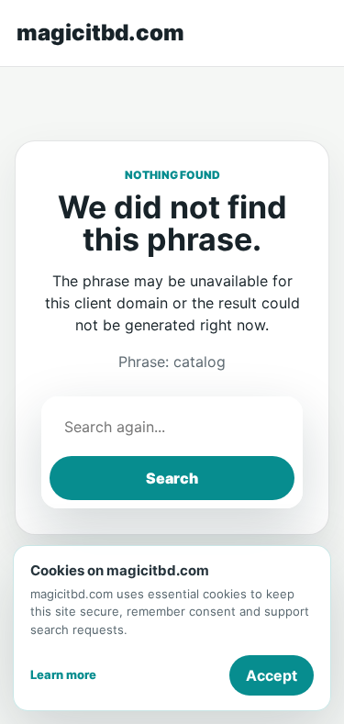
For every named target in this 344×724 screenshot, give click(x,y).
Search (172, 478)
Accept (271, 675)
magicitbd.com (100, 32)
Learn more (63, 674)
